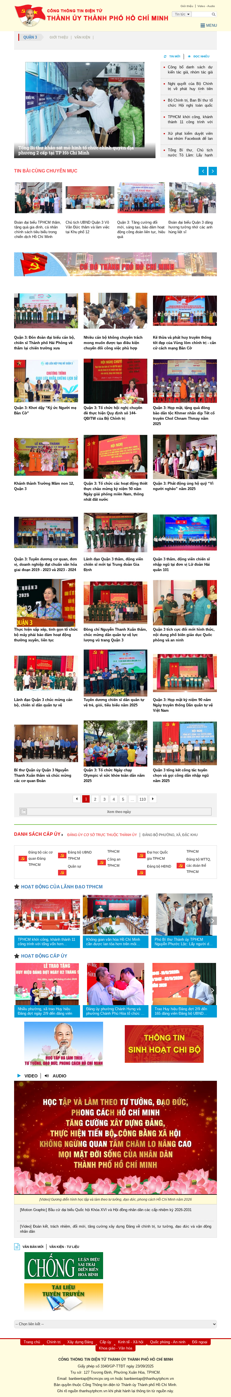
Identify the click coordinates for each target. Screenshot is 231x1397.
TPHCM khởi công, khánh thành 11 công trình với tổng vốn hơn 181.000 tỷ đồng (190, 120)
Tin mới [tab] (174, 56)
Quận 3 (30, 37)
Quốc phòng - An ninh (167, 1342)
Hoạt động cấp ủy (44, 956)
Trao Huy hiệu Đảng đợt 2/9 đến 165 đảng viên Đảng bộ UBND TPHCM (181, 1011)
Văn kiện (82, 37)
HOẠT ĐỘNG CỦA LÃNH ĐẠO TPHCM (62, 886)
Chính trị (54, 1342)
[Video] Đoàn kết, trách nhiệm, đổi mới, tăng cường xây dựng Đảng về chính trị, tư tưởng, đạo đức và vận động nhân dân (115, 1229)
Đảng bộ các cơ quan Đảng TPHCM (40, 858)
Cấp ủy (105, 1342)
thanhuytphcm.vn (93, 1391)
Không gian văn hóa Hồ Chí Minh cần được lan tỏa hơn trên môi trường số (113, 941)
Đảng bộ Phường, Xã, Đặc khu (170, 835)
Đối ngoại (199, 1342)
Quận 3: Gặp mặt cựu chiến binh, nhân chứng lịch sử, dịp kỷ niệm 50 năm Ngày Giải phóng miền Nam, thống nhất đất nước (192, 232)
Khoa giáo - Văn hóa (115, 1348)
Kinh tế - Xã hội (130, 1342)
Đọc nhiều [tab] (201, 56)
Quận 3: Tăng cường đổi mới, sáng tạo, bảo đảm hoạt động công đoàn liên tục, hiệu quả (90, 229)
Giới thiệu (59, 37)
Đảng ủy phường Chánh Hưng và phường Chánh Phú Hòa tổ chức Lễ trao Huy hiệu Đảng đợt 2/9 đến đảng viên (115, 1011)
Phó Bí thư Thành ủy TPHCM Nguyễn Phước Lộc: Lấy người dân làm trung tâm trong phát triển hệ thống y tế (184, 941)
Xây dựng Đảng (80, 1342)
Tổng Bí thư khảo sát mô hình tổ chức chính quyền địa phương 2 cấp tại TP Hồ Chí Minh (76, 150)
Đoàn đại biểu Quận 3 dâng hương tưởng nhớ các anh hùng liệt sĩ (139, 227)
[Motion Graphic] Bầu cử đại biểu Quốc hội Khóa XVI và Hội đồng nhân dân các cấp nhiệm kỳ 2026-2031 (106, 1210)
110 (142, 799)
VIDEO (31, 1075)
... (132, 799)
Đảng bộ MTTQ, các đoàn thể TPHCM (198, 865)
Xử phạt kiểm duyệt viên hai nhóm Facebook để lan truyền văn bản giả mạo (190, 136)
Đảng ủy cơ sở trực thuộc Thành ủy (102, 835)
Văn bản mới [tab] (33, 1246)
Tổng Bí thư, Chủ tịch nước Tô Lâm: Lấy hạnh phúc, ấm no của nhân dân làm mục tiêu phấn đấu (190, 153)
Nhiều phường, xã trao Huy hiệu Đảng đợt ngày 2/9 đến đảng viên (45, 1011)
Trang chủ (32, 1342)
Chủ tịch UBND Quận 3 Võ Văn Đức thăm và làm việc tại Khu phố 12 (36, 227)
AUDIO (59, 1075)
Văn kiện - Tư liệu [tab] (64, 1246)
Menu (211, 25)
